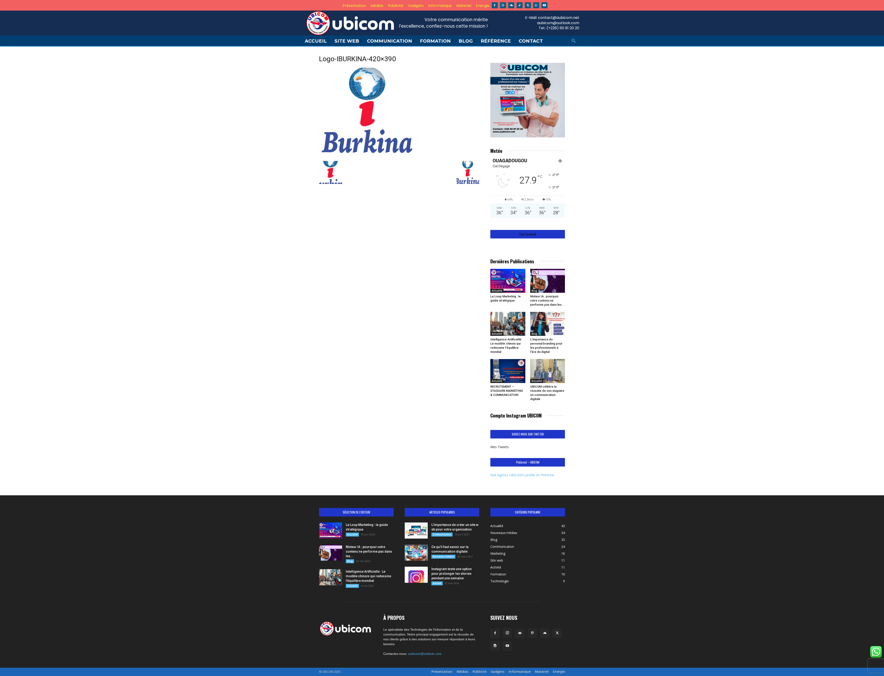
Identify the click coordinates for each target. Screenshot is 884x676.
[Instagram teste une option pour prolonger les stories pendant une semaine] (416, 575)
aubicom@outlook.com (425, 654)
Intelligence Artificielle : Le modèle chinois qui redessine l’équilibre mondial (368, 576)
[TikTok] (520, 5)
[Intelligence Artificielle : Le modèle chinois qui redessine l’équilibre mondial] (507, 324)
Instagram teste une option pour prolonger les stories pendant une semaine (451, 573)
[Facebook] (495, 5)
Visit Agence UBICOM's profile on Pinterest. (522, 475)
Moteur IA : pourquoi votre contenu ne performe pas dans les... (547, 300)
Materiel (542, 672)
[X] (528, 5)
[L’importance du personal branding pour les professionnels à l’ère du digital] (547, 324)
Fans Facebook (527, 234)
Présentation (441, 672)
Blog (534, 290)
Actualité (497, 290)
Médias (462, 672)
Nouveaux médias (443, 556)
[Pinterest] (532, 633)
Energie (559, 672)
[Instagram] (503, 5)
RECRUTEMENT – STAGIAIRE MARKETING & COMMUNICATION (506, 391)
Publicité (479, 672)
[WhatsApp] (536, 5)
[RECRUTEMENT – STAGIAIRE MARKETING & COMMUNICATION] (507, 371)
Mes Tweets (499, 447)
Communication (442, 534)
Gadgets (497, 672)
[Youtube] (544, 5)
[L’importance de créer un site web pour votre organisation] (416, 530)
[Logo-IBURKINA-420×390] (367, 156)
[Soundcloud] (511, 5)
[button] (573, 40)
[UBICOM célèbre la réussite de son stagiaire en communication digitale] (547, 371)
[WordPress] (495, 645)
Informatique (520, 672)
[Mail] (519, 633)
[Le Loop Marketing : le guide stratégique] (507, 281)
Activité (437, 583)
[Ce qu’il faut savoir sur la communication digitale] (416, 553)
